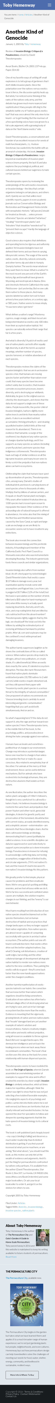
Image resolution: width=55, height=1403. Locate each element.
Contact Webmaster (30, 1394)
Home (20, 14)
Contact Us (11, 1396)
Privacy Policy (12, 1394)
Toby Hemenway (19, 5)
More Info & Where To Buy (22, 1375)
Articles (29, 14)
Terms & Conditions (33, 1391)
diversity (22, 1206)
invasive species (13, 1210)
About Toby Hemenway (24, 1225)
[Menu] (49, 5)
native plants (28, 1210)
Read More (11, 1256)
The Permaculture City (17, 1277)
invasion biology (35, 1206)
